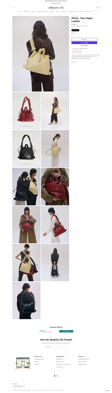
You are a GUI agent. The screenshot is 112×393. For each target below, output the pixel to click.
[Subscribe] (65, 346)
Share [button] (74, 62)
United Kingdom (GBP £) (17, 386)
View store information (77, 51)
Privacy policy (34, 390)
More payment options (84, 45)
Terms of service (40, 390)
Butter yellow (75, 30)
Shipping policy (46, 390)
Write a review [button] (66, 331)
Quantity (72, 32)
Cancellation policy (61, 390)
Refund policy (28, 390)
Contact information (53, 390)
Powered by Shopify (22, 390)
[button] (13, 7)
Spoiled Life (17, 390)
